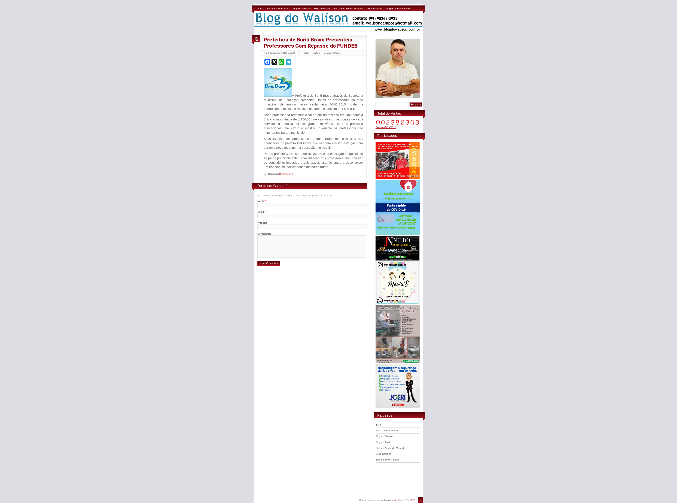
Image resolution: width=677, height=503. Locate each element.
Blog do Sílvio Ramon (398, 8)
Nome (260, 200)
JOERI (413, 500)
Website (262, 222)
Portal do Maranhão (278, 8)
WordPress (399, 500)
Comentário (264, 233)
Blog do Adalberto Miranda (348, 8)
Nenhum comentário (311, 53)
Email (260, 211)
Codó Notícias (374, 8)
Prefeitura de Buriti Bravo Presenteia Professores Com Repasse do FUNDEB (311, 43)
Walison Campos (334, 53)
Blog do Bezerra (302, 8)
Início (260, 8)
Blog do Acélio (322, 8)
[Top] (420, 500)
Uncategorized (286, 174)
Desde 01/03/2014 (386, 127)
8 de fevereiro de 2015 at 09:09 (281, 53)
